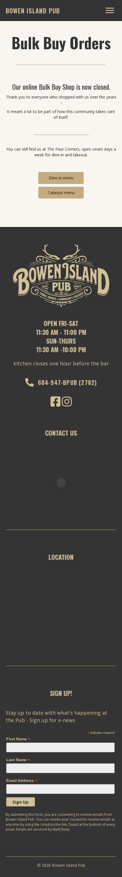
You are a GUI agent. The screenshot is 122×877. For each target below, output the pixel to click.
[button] (61, 178)
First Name (18, 739)
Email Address (21, 780)
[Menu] (109, 10)
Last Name (18, 760)
